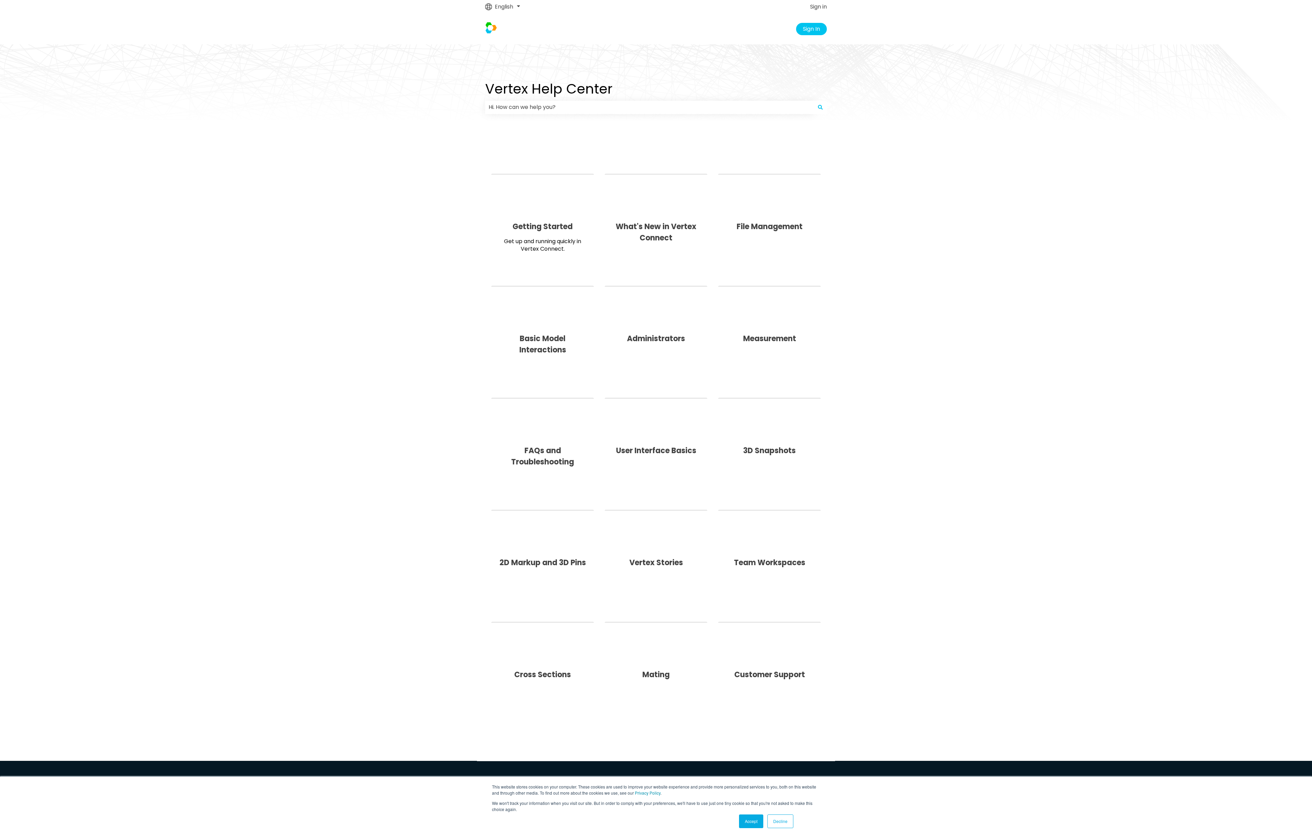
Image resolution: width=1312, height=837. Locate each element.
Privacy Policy (647, 793)
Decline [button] (780, 821)
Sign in (818, 7)
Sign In (811, 29)
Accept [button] (751, 821)
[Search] (820, 107)
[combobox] (649, 107)
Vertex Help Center (549, 88)
